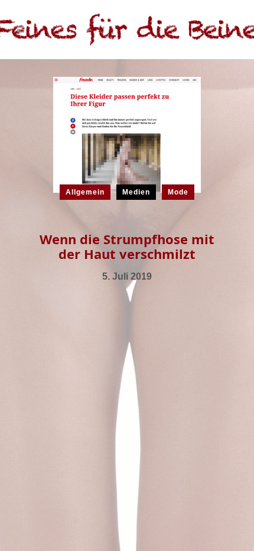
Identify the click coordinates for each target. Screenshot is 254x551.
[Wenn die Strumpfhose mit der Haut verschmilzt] (127, 134)
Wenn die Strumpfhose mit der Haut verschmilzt (127, 246)
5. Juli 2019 (127, 276)
